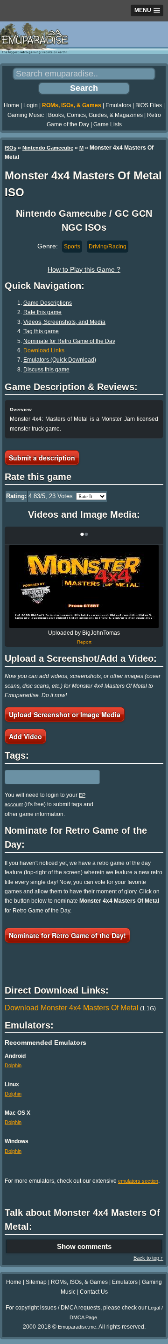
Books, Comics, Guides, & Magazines (95, 115)
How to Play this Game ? (84, 269)
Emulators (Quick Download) (59, 360)
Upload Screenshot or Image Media (64, 714)
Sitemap (36, 1282)
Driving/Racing (107, 246)
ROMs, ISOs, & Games (71, 105)
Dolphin (13, 1065)
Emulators (118, 105)
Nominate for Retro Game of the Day (69, 341)
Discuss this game (46, 369)
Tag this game (41, 331)
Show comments (84, 1246)
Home (11, 105)
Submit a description (42, 457)
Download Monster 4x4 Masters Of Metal (72, 1008)
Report (84, 642)
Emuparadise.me (77, 1327)
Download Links (43, 350)
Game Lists (107, 124)
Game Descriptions (47, 303)
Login (30, 105)
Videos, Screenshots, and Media (64, 322)
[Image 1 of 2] (84, 586)
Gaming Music (25, 115)
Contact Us (94, 1292)
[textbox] (45, 777)
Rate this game (42, 312)
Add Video (25, 736)
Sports (72, 246)
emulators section (138, 1181)
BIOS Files (148, 105)
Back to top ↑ (148, 1258)
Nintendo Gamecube (47, 148)
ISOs (10, 148)
